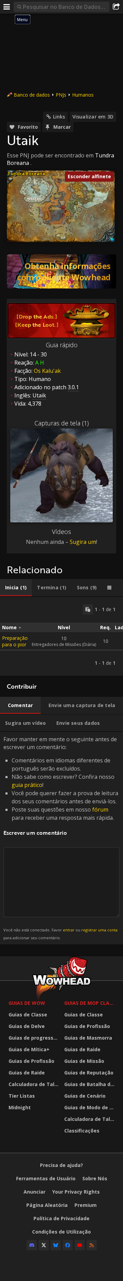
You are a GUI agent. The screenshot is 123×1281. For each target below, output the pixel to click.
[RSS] (91, 1245)
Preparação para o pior (15, 641)
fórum (100, 809)
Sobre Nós (94, 1178)
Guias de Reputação (88, 1072)
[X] (44, 1245)
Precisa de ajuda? (61, 1165)
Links (59, 116)
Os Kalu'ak (47, 371)
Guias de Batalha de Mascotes (90, 1084)
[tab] (16, 587)
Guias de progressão (34, 1037)
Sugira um (83, 542)
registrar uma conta (99, 929)
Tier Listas (22, 1096)
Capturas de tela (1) (62, 423)
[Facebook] (68, 1245)
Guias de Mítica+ (29, 1049)
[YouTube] (79, 1245)
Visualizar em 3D (92, 116)
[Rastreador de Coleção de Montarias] (61, 271)
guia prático (27, 785)
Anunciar (34, 1191)
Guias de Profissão (31, 1061)
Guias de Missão (84, 1061)
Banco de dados (32, 95)
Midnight (20, 1107)
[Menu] (7, 7)
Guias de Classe (28, 1014)
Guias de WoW (27, 1003)
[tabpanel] (61, 636)
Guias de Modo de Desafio (90, 1107)
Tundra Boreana (26, 173)
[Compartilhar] (116, 7)
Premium (85, 1205)
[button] (76, 203)
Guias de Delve (27, 1026)
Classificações (81, 1130)
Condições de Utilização (61, 1231)
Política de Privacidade (61, 1218)
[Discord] (32, 1245)
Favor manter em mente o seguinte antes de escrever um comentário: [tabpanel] (60, 837)
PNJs (61, 95)
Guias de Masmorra (88, 1037)
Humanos (83, 95)
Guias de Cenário (85, 1096)
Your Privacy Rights (76, 1191)
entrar (68, 929)
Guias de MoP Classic (90, 1003)
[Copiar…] (88, 609)
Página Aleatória (47, 1205)
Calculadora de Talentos (35, 1084)
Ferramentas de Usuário (46, 1178)
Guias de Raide (27, 1072)
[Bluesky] (56, 1245)
